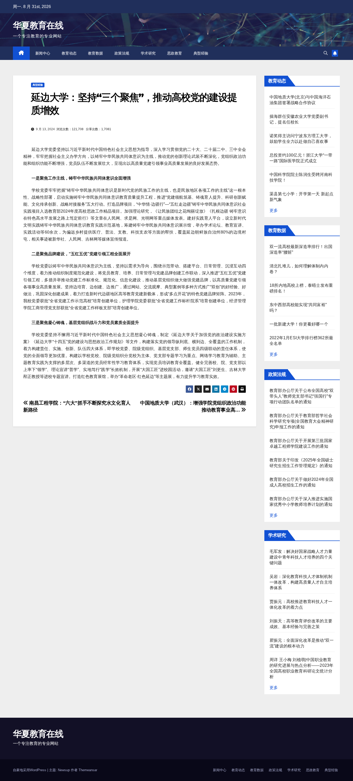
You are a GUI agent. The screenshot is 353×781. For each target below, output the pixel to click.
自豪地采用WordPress (30, 770)
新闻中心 (42, 53)
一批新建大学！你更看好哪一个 (299, 324)
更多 (274, 210)
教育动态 (69, 53)
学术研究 (148, 53)
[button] (326, 53)
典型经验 (201, 53)
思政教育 (174, 53)
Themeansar (88, 770)
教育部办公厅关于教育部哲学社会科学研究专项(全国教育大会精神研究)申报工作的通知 (302, 421)
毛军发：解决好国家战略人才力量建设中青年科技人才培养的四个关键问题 (301, 557)
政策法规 (121, 53)
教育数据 (95, 53)
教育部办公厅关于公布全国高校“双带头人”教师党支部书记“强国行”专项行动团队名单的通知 (302, 396)
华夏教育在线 (38, 25)
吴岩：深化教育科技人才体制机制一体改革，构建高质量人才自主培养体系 (301, 582)
